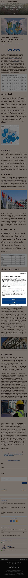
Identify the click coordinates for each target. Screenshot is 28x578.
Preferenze (14, 299)
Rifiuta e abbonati (23, 273)
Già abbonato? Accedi (14, 304)
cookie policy (11, 288)
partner (17, 290)
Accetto (14, 302)
